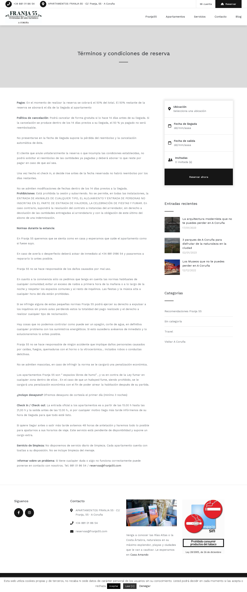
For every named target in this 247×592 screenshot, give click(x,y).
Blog (239, 16)
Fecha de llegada (185, 124)
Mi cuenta (206, 4)
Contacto (221, 16)
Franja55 (151, 16)
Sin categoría (173, 321)
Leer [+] (129, 586)
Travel (169, 331)
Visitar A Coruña (175, 341)
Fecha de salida (184, 141)
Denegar (145, 586)
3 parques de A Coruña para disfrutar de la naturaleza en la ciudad (204, 244)
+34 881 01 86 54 (24, 3)
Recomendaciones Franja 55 (183, 311)
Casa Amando (139, 554)
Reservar (230, 4)
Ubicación (179, 107)
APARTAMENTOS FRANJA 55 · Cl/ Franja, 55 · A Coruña (81, 3)
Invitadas (181, 158)
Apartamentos (175, 16)
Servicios (200, 16)
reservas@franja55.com (105, 465)
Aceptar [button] (113, 586)
